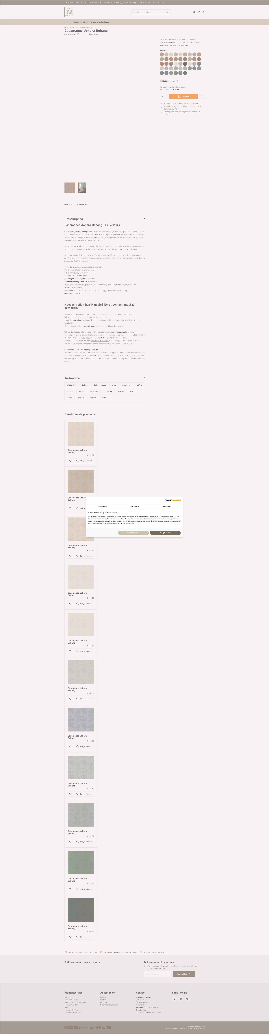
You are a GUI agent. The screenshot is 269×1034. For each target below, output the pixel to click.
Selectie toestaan (133, 533)
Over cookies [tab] (134, 506)
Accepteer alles (165, 533)
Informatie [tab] (166, 506)
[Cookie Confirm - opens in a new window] (173, 500)
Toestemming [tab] (102, 506)
